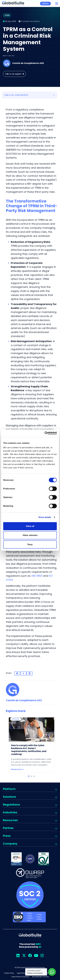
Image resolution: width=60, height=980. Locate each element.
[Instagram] (42, 956)
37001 (39, 919)
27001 (29, 913)
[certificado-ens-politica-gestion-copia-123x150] (16, 859)
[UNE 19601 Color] (43, 858)
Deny (30, 544)
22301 (29, 916)
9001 (29, 920)
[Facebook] (30, 956)
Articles (38, 719)
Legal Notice (21, 973)
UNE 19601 (36, 576)
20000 (30, 918)
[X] (24, 956)
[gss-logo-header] (13, 3)
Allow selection (30, 535)
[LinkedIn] (18, 956)
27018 (39, 914)
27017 (39, 917)
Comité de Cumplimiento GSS (28, 63)
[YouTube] (36, 956)
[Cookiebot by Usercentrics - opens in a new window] (44, 433)
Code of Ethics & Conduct (20, 977)
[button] (57, 3)
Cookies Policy (9, 973)
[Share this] (17, 673)
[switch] (53, 488)
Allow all (30, 526)
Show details (44, 517)
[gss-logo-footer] (30, 935)
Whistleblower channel (40, 977)
